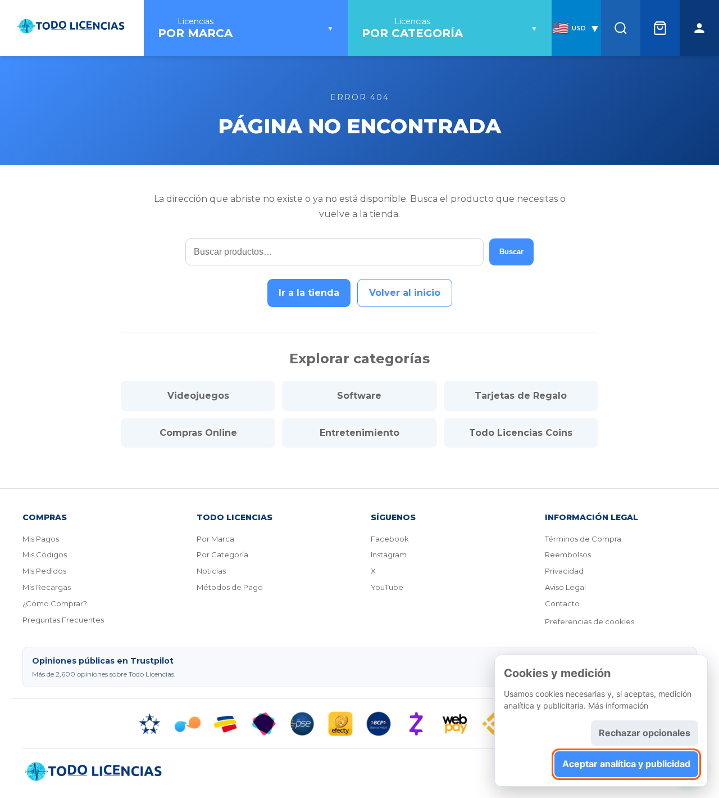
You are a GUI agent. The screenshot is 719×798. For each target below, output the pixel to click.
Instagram (389, 554)
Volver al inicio (404, 292)
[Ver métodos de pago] (359, 723)
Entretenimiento (359, 432)
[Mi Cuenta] (699, 28)
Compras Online (198, 432)
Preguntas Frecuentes (63, 619)
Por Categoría (222, 554)
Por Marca (215, 538)
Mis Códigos (44, 554)
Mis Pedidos (44, 570)
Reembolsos (568, 554)
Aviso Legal (565, 587)
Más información (618, 705)
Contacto (562, 603)
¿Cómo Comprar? (54, 603)
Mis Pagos (40, 538)
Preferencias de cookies (589, 621)
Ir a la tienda (309, 292)
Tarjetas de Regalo (521, 395)
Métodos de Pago (230, 587)
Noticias (211, 570)
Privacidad (564, 570)
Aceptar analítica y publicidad (626, 763)
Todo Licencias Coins (520, 432)
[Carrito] (660, 28)
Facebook (390, 538)
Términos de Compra (583, 538)
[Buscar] (620, 28)
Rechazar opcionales (644, 732)
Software (359, 395)
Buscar (511, 251)
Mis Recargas (46, 587)
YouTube (387, 587)
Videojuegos (198, 395)
